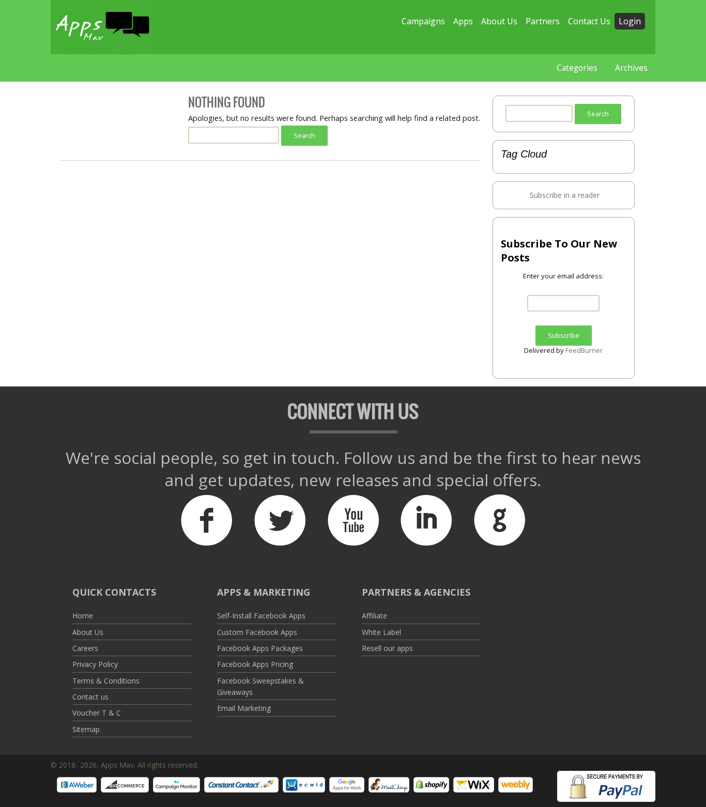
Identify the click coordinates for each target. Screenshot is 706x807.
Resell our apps (387, 648)
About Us (499, 21)
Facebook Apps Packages (260, 648)
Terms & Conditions (106, 681)
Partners (543, 21)
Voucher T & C (96, 713)
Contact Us (589, 21)
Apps (463, 21)
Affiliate (374, 615)
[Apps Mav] (102, 27)
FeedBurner (584, 350)
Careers (85, 648)
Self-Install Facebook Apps (261, 615)
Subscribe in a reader (565, 195)
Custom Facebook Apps (257, 632)
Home (82, 615)
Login (630, 21)
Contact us (90, 697)
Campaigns (423, 21)
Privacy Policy (95, 664)
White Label (381, 632)
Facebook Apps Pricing (255, 664)
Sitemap (86, 729)
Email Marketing (244, 708)
